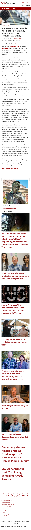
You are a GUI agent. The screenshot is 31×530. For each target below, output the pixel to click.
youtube (3, 495)
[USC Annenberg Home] (8, 4)
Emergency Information (7, 515)
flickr (23, 495)
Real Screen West (14, 46)
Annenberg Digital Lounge (8, 504)
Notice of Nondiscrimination (8, 517)
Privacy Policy (5, 510)
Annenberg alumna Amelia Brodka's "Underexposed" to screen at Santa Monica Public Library (15, 454)
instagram (18, 495)
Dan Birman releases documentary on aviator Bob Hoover (15, 437)
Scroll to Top (26, 525)
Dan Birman (18, 44)
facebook (27, 495)
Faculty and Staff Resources (8, 506)
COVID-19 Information (7, 500)
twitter (8, 495)
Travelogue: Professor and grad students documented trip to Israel (14, 342)
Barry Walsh (6, 48)
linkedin (13, 495)
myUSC (3, 512)
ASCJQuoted (5, 25)
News (3, 8)
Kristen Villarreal (17, 38)
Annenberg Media (6, 502)
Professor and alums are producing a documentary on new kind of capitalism (15, 276)
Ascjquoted (10, 8)
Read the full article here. (10, 168)
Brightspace (4, 508)
